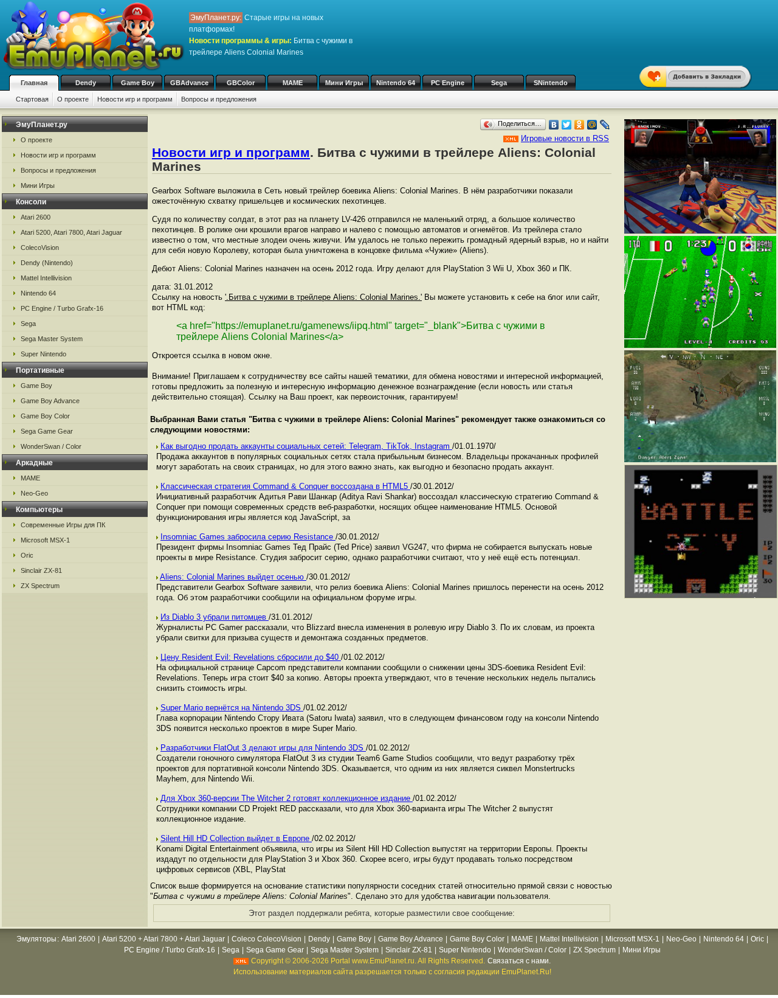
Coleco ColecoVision (266, 939)
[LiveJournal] (605, 125)
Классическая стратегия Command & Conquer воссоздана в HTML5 (285, 486)
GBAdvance (189, 82)
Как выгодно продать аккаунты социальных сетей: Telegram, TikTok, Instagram (306, 446)
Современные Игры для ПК (63, 524)
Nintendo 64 (395, 82)
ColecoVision (40, 247)
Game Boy (137, 82)
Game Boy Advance (50, 400)
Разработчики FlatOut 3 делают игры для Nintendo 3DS (263, 747)
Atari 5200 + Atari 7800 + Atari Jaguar (163, 939)
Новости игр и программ (135, 99)
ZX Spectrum (40, 585)
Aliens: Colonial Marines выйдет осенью (233, 576)
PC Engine (447, 82)
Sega (499, 82)
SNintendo (551, 82)
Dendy (85, 82)
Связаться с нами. (519, 961)
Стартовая (32, 99)
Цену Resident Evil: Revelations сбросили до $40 (250, 657)
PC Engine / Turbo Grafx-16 (62, 308)
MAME (293, 82)
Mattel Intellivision (46, 278)
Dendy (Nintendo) (47, 262)
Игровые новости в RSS (565, 138)
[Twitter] (566, 125)
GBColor (241, 82)
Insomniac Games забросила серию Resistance (248, 536)
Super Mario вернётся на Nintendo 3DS (231, 707)
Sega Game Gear (47, 431)
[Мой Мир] (592, 125)
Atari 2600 (35, 217)
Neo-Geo (34, 493)
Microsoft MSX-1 (45, 540)
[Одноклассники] (579, 125)
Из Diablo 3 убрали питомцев (214, 617)
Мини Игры (344, 82)
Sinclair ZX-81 (41, 570)
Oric (27, 555)
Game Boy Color (45, 416)
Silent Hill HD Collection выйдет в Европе (236, 838)
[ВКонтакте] (554, 125)
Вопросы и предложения (218, 99)
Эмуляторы (36, 939)
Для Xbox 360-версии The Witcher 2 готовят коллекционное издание (286, 798)
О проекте (73, 99)
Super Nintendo (43, 354)
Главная (34, 82)
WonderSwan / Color (51, 446)
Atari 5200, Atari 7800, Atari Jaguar (71, 232)
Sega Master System (52, 338)
